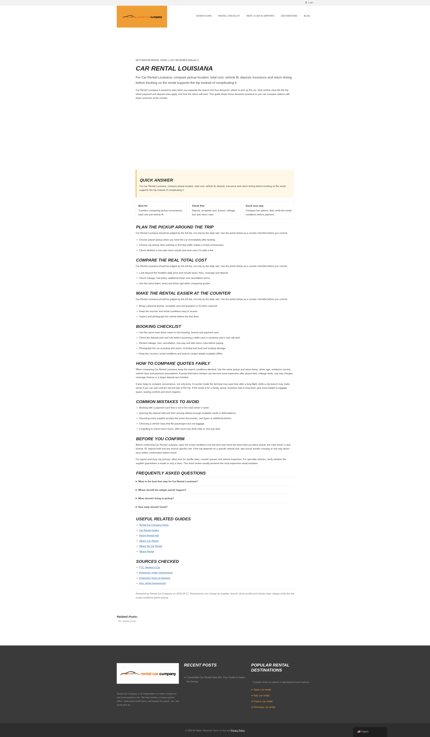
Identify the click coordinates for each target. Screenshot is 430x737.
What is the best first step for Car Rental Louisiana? (168, 481)
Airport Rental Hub (149, 535)
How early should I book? (153, 507)
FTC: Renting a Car (149, 567)
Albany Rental (146, 551)
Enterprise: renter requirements (156, 572)
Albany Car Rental (149, 540)
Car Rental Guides (149, 530)
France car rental (263, 701)
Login (310, 2)
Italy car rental (261, 695)
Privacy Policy (238, 730)
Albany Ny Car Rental (150, 546)
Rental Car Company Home (154, 525)
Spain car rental (262, 689)
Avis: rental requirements (152, 583)
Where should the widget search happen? (162, 490)
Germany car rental (264, 707)
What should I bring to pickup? (156, 498)
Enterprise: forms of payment (154, 578)
